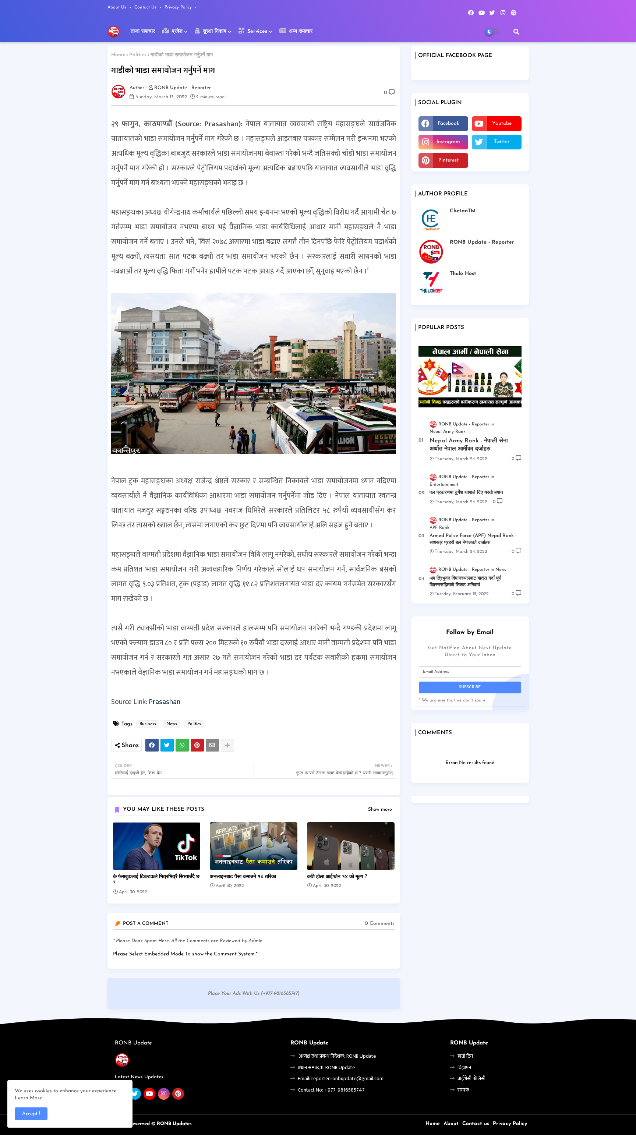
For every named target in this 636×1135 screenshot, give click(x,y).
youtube (502, 123)
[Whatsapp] (182, 745)
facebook (448, 123)
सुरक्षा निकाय (213, 31)
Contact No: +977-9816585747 (331, 1090)
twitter (501, 142)
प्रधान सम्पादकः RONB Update (326, 1067)
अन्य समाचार (299, 31)
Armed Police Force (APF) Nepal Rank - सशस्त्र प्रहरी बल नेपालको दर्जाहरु (473, 539)
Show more (380, 809)
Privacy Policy (179, 7)
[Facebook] (152, 745)
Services (256, 31)
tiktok (497, 160)
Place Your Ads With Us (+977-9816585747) (254, 993)
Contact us (146, 7)
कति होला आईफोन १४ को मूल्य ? (337, 877)
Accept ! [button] (31, 1114)
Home (118, 55)
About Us (117, 7)
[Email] (212, 745)
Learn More (28, 1098)
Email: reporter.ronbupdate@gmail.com (341, 1078)
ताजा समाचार (143, 31)
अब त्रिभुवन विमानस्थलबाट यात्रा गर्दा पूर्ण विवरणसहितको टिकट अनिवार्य (465, 581)
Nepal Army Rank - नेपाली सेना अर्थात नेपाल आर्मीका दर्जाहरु (469, 445)
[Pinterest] (197, 745)
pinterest (448, 160)
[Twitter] (167, 745)
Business (147, 724)
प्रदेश (176, 31)
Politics (137, 55)
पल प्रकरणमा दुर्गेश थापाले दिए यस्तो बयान (466, 492)
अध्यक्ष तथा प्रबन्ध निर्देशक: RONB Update (337, 1056)
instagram (448, 142)
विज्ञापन (464, 1067)
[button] (516, 31)
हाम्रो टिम (465, 1056)
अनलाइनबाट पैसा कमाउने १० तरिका (243, 877)
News (171, 724)
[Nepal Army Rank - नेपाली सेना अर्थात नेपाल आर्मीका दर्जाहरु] (470, 376)
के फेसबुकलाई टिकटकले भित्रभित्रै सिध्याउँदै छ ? (156, 880)
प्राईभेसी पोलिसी (471, 1078)
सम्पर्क (463, 1090)
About (451, 1124)
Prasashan (164, 702)
